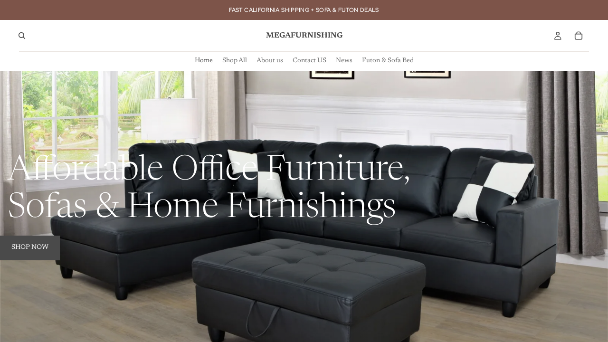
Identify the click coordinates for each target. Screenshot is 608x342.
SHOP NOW (29, 247)
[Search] (21, 35)
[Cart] (578, 35)
